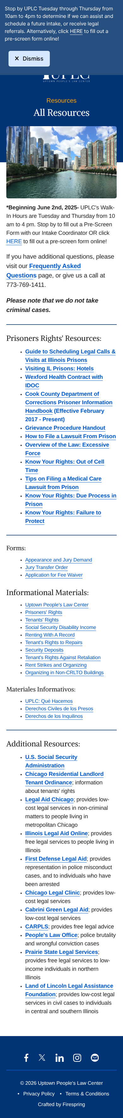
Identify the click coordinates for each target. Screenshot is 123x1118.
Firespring (74, 1104)
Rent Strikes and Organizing (56, 665)
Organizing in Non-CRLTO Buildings (64, 672)
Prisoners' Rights (43, 612)
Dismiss (33, 58)
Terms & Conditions (87, 1094)
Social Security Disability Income (60, 627)
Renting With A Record (50, 635)
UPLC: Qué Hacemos (49, 701)
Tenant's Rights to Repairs (53, 642)
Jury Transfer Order (46, 567)
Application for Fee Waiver (54, 575)
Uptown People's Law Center (57, 605)
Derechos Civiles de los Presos (59, 709)
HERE (76, 31)
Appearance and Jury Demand (58, 560)
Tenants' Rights (42, 620)
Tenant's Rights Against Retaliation (63, 657)
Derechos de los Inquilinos (54, 716)
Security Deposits (44, 650)
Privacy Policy (39, 1094)
